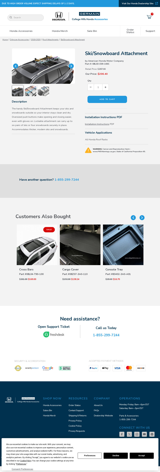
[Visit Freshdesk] (53, 334)
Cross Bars (26, 269)
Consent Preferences (22, 469)
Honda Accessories (52, 405)
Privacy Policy (75, 420)
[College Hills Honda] (80, 16)
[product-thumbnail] (37, 245)
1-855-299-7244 (67, 180)
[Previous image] (15, 66)
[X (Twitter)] (129, 434)
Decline (115, 456)
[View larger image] (43, 66)
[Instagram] (137, 434)
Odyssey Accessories (19, 39)
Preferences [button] (21, 464)
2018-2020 (35, 39)
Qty (89, 80)
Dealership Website (103, 415)
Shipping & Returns (78, 415)
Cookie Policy (75, 426)
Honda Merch (49, 415)
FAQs (96, 410)
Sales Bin (47, 410)
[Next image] (71, 66)
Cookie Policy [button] (25, 461)
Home (5, 39)
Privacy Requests (77, 431)
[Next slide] (142, 217)
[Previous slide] (133, 217)
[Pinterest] (152, 434)
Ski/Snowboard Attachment (73, 39)
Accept (141, 456)
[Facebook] (121, 434)
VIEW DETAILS (37, 265)
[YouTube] (144, 434)
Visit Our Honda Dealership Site (137, 3)
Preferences (89, 456)
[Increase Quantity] (105, 87)
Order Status (75, 405)
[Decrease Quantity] (91, 87)
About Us (98, 405)
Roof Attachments (50, 39)
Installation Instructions (97, 124)
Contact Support (76, 410)
